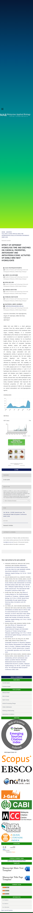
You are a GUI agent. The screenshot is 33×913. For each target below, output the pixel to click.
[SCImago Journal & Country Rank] (17, 861)
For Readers (5, 900)
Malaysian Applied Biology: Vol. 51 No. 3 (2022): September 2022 (18, 620)
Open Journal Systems (7, 910)
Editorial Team (6, 693)
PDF (17, 469)
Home (3, 232)
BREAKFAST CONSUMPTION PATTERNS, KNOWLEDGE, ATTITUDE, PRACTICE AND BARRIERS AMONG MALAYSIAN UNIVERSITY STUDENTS (17, 569)
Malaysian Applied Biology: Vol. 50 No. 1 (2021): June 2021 (18, 574)
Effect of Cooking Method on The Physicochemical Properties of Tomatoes (16, 594)
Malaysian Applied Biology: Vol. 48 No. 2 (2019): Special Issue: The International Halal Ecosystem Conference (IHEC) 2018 (18, 589)
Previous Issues (6, 687)
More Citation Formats (10, 500)
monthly (24, 436)
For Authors (5, 904)
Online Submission (7, 707)
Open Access (5, 700)
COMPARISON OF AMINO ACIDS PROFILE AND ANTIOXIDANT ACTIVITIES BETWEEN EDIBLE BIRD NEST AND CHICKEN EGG (18, 584)
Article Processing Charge (9, 704)
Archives (9, 232)
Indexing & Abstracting (8, 711)
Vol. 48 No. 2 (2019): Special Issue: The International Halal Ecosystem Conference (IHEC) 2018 (15, 235)
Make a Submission (17, 677)
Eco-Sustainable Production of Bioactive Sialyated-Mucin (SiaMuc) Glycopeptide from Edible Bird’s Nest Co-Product (18, 644)
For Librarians (5, 907)
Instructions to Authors (8, 714)
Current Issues (6, 683)
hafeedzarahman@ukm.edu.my (14, 306)
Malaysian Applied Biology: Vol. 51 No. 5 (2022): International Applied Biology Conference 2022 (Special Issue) (18, 635)
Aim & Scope (5, 696)
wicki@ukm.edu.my (8, 542)
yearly (29, 436)
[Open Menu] (2, 109)
